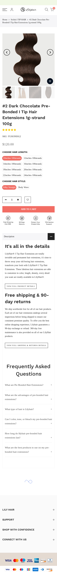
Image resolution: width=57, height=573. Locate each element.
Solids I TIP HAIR (18, 19)
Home (4, 19)
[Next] (50, 52)
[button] (9, 130)
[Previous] (7, 52)
